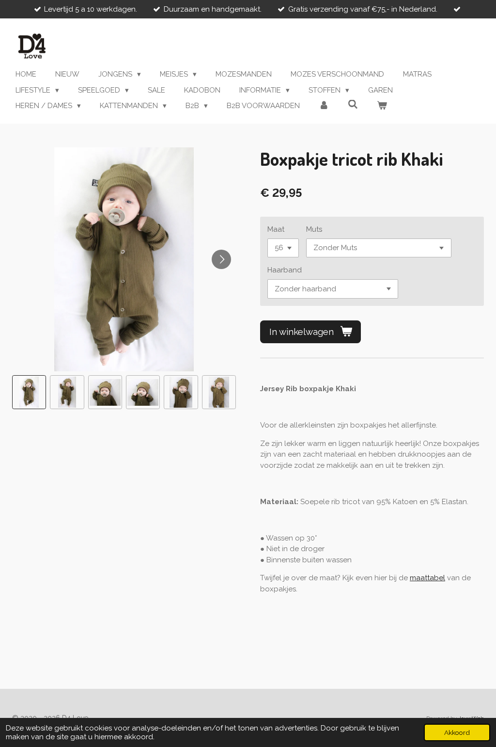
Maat (275, 229)
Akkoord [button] (457, 732)
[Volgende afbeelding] (221, 259)
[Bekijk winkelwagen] (382, 106)
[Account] (324, 106)
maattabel (427, 577)
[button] (29, 392)
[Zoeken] (353, 104)
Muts (314, 229)
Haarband (284, 270)
